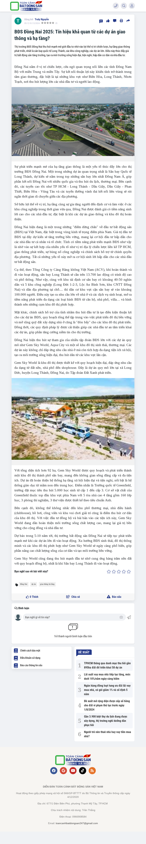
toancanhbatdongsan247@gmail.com (77, 823)
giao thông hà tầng (47, 584)
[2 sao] (114, 571)
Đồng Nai (23, 584)
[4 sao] (124, 571)
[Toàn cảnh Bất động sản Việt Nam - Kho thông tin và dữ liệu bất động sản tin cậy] (26, 6)
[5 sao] (129, 571)
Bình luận (23, 608)
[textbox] (72, 617)
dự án (34, 584)
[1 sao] (109, 571)
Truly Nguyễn (42, 19)
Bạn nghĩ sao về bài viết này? (31, 571)
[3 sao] (119, 571)
